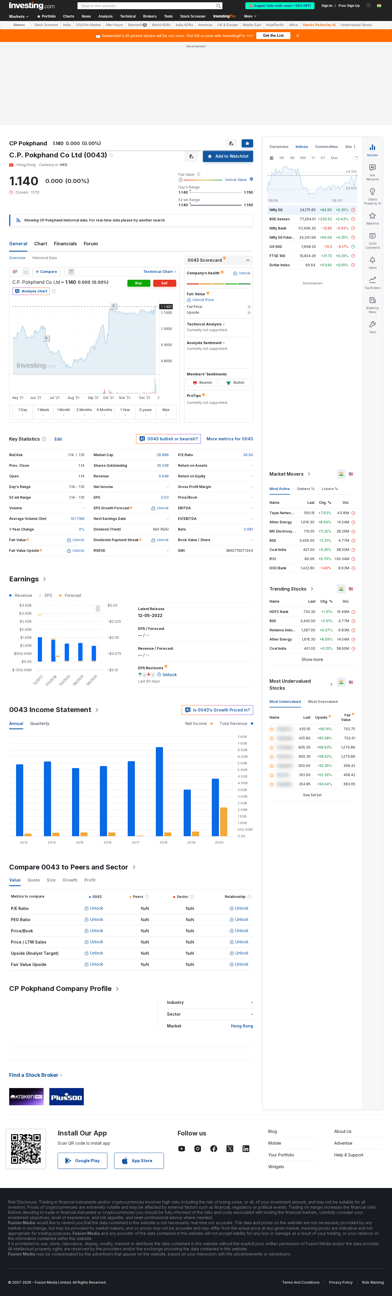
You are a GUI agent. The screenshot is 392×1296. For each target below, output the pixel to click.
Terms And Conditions (301, 1282)
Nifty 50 (275, 210)
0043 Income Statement (50, 709)
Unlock (96, 908)
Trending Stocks (287, 589)
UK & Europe (228, 25)
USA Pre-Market (88, 25)
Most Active (279, 489)
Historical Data (44, 258)
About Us (343, 1131)
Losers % (330, 489)
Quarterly (39, 723)
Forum (91, 243)
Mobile (274, 1143)
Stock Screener (193, 16)
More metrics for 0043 (230, 438)
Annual (16, 723)
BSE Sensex (279, 219)
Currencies (278, 146)
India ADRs (184, 25)
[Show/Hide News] (71, 272)
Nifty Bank (277, 228)
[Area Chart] (26, 272)
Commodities (326, 146)
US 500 (275, 246)
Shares (19, 25)
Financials (65, 243)
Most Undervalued (285, 701)
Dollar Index (279, 265)
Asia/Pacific (275, 25)
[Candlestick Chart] (15, 272)
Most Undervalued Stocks (290, 684)
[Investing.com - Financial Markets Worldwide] (32, 6)
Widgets (276, 1166)
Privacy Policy (341, 1282)
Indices (302, 146)
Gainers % (306, 489)
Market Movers (286, 474)
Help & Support (348, 1154)
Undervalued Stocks (356, 25)
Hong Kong (242, 1025)
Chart (40, 243)
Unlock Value (236, 180)
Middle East (252, 25)
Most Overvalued (323, 701)
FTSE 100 (277, 256)
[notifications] (368, 5)
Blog (272, 1131)
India (67, 25)
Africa (293, 25)
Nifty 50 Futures (282, 237)
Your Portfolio (281, 1154)
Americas (205, 25)
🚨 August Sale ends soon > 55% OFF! (280, 6)
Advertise (343, 1143)
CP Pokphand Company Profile (60, 988)
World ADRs (161, 25)
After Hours (114, 25)
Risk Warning (373, 1282)
